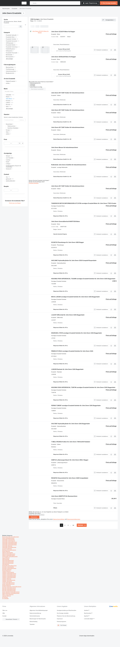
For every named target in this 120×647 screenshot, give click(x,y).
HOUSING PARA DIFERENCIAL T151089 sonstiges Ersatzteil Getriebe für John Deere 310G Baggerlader (83, 278)
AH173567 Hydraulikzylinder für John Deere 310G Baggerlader (70, 423)
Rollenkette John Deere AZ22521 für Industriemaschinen (68, 164)
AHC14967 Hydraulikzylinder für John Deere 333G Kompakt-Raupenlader (73, 260)
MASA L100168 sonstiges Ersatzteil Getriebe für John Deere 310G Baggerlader (75, 296)
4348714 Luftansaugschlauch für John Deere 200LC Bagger (69, 460)
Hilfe (3, 613)
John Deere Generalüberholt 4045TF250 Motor (65, 221)
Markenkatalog (33, 621)
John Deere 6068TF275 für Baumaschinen (64, 496)
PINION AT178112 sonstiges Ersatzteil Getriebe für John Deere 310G (72, 351)
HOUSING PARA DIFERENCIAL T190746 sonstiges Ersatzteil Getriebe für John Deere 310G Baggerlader (83, 387)
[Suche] (31, 3)
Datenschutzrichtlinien (58, 519)
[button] (111, 49)
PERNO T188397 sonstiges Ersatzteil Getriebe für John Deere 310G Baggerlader (76, 405)
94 (73, 525)
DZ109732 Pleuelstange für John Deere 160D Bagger (67, 242)
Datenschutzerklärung (35, 613)
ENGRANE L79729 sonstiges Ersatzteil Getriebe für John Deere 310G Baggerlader (76, 333)
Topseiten (32, 624)
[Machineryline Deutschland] (11, 3)
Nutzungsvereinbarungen (73, 519)
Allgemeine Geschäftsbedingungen (39, 610)
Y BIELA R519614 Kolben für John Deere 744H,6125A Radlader (70, 441)
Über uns (4, 610)
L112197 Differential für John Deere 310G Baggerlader (67, 315)
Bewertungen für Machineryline (38, 618)
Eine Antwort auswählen (37, 89)
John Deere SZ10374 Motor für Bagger (63, 31)
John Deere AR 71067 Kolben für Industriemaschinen (67, 93)
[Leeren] (25, 24)
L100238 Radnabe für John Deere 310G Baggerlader (67, 369)
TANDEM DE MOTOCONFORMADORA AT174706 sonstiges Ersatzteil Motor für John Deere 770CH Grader (83, 203)
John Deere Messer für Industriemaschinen (64, 147)
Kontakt (4, 616)
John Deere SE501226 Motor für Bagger (63, 56)
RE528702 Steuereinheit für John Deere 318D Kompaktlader (69, 478)
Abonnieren (34, 517)
